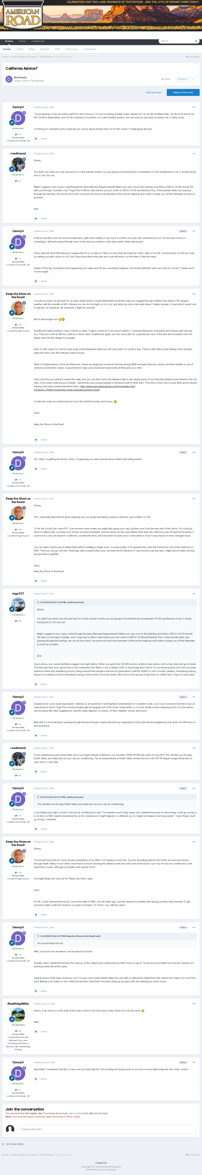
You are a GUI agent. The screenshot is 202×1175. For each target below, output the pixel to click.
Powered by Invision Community (101, 1169)
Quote (44, 138)
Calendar (44, 49)
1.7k (19, 134)
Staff (57, 49)
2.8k (19, 324)
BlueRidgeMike (18, 1003)
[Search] (196, 41)
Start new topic (154, 92)
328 (19, 621)
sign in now (74, 1113)
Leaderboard (90, 49)
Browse (9, 41)
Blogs (32, 49)
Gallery (20, 49)
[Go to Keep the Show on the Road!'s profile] (18, 308)
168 (19, 1031)
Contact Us (101, 1162)
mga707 (18, 593)
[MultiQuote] (36, 139)
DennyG (22, 77)
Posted (44, 107)
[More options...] (194, 107)
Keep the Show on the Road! (18, 295)
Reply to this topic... (32, 1129)
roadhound (18, 153)
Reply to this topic (183, 92)
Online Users (71, 49)
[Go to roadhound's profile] (18, 164)
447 (19, 181)
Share (166, 79)
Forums (7, 49)
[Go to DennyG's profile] (9, 79)
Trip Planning (37, 80)
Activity (22, 41)
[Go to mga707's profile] (18, 605)
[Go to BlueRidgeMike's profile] (18, 1015)
